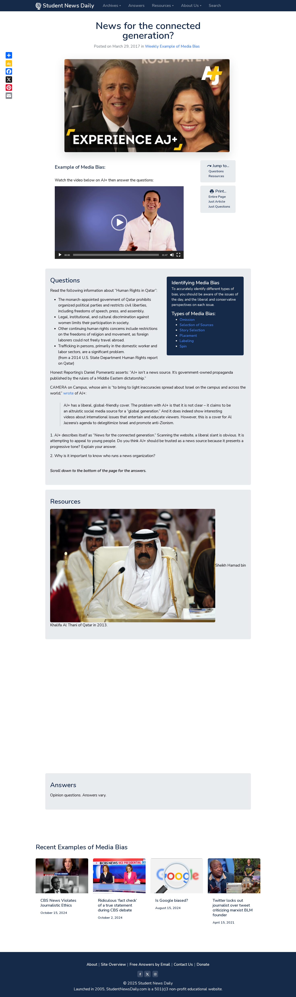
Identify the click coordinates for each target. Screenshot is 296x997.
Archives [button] (110, 5)
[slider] (116, 255)
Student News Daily (67, 5)
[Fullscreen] (178, 255)
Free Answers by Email (149, 964)
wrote (68, 393)
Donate (203, 964)
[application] (119, 222)
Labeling (187, 340)
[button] (119, 222)
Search (215, 5)
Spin (183, 346)
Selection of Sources (196, 324)
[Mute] (172, 255)
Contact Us (183, 964)
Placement (188, 335)
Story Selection (192, 330)
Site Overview (113, 964)
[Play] (60, 255)
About (92, 964)
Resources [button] (161, 5)
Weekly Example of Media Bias (172, 46)
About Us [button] (190, 5)
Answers (136, 5)
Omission (187, 319)
